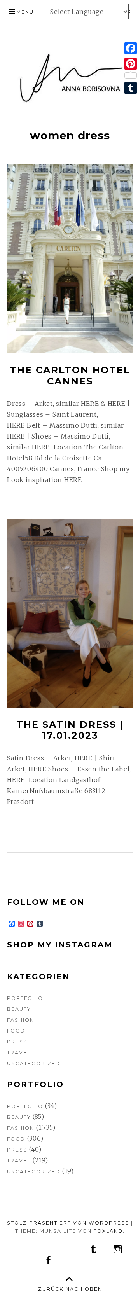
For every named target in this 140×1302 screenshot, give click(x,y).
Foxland (108, 1231)
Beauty (19, 1009)
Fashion (20, 1020)
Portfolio (25, 998)
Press (17, 1042)
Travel (19, 1053)
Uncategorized (33, 1063)
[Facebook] (130, 48)
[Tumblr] (130, 88)
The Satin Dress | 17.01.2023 (70, 730)
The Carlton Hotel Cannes (70, 375)
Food (16, 1031)
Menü (25, 12)
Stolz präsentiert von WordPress (68, 1223)
